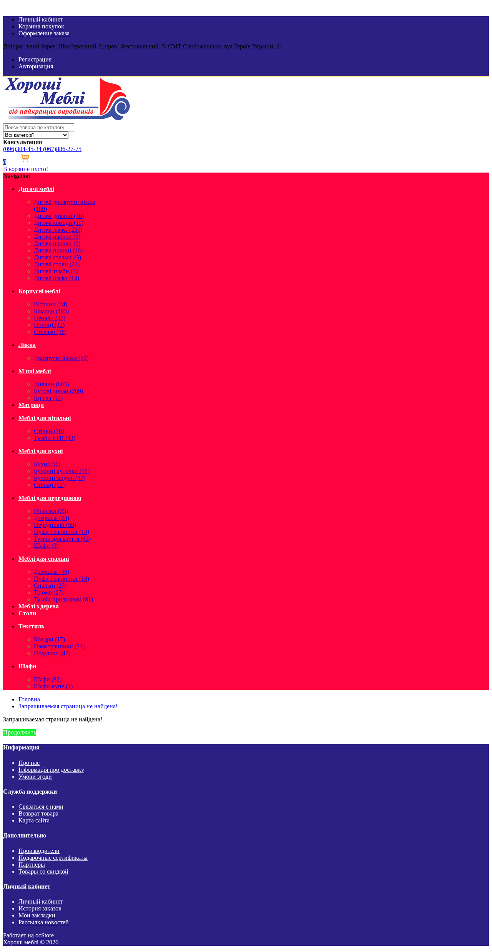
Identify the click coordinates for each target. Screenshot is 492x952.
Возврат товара (38, 813)
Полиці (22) (49, 325)
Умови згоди (35, 776)
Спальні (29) (50, 585)
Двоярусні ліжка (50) (61, 358)
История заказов (40, 908)
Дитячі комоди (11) (58, 222)
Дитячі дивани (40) (59, 216)
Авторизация (35, 66)
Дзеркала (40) (51, 571)
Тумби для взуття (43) (62, 538)
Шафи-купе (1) (53, 686)
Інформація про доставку (51, 769)
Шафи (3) (46, 545)
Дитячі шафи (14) (56, 278)
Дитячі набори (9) (57, 236)
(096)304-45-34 (22, 149)
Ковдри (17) (49, 639)
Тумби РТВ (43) (54, 438)
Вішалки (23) (51, 511)
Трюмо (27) (48, 592)
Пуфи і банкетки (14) (61, 531)
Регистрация (35, 59)
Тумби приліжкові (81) (63, 599)
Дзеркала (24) (51, 518)
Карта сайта (34, 820)
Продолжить (19, 732)
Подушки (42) (52, 653)
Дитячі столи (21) (57, 264)
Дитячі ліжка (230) (58, 229)
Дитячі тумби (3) (56, 271)
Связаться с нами (40, 806)
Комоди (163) (51, 311)
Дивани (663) (51, 384)
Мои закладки (36, 915)
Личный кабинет (40, 19)
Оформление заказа (44, 33)
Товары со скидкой (43, 871)
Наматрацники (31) (59, 646)
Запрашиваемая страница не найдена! (68, 706)
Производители (39, 850)
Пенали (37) (49, 318)
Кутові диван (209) (58, 391)
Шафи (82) (48, 679)
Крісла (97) (48, 398)
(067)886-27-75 (61, 149)
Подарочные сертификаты (53, 857)
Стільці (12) (49, 485)
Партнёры (31, 864)
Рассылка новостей (43, 922)
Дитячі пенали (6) (57, 243)
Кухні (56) (47, 464)
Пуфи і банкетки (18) (61, 578)
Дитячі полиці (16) (58, 250)
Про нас (29, 762)
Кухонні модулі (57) (59, 478)
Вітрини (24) (50, 304)
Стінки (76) (49, 431)
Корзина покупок (41, 26)
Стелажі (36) (50, 332)
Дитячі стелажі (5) (57, 257)
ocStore (44, 935)
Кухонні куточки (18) (62, 471)
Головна (29, 699)
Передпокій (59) (55, 525)
